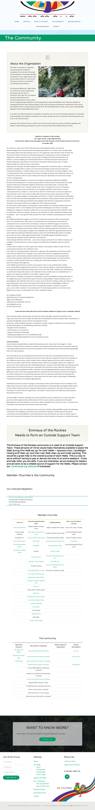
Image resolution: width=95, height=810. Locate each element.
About (38, 767)
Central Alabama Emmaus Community (38, 651)
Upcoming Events (40, 793)
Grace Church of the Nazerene (36, 574)
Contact (36, 796)
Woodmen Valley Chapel (36, 620)
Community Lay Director (24, 466)
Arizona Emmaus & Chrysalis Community (38, 656)
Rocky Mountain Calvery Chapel (36, 596)
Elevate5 (77, 805)
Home (36, 761)
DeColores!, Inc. (76, 656)
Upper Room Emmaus (72, 765)
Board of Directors (42, 786)
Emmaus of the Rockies (47, 9)
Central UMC (36, 545)
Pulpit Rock (36, 593)
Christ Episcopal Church (19, 527)
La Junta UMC (73, 541)
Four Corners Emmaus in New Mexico (21, 497)
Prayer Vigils (41, 774)
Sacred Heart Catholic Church (36, 600)
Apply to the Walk (40, 778)
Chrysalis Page (19, 661)
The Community (39, 781)
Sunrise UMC (36, 607)
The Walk (37, 765)
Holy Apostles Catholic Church (36, 577)
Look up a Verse (70, 761)
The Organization (42, 784)
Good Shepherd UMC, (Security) (36, 570)
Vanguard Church (36, 614)
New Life (36, 586)
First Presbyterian (36, 557)
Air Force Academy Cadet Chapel (36, 538)
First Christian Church (19, 541)
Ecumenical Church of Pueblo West (55, 541)
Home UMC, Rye (55, 561)
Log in (85, 805)
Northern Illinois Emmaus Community (38, 664)
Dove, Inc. (76, 651)
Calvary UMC (36, 541)
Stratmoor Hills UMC (36, 603)
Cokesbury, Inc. (76, 664)
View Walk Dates (14, 504)
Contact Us (47, 739)
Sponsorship (40, 772)
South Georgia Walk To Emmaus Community (38, 661)
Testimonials (40, 770)
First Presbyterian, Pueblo (55, 545)
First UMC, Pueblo (55, 551)
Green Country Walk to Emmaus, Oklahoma (38, 679)
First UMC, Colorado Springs (36, 561)
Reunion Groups (39, 789)
